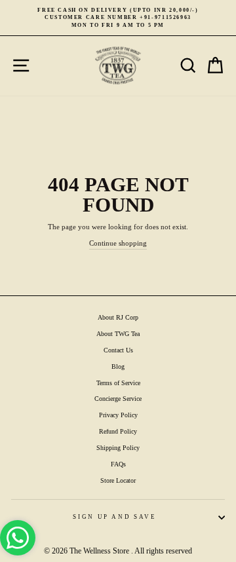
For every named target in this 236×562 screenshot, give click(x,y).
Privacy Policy (118, 415)
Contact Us (118, 350)
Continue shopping (118, 243)
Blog (118, 366)
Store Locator (118, 480)
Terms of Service (118, 382)
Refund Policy (118, 431)
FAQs (118, 464)
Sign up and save (114, 517)
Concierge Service (118, 398)
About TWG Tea (118, 333)
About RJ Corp (118, 317)
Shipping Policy (118, 447)
